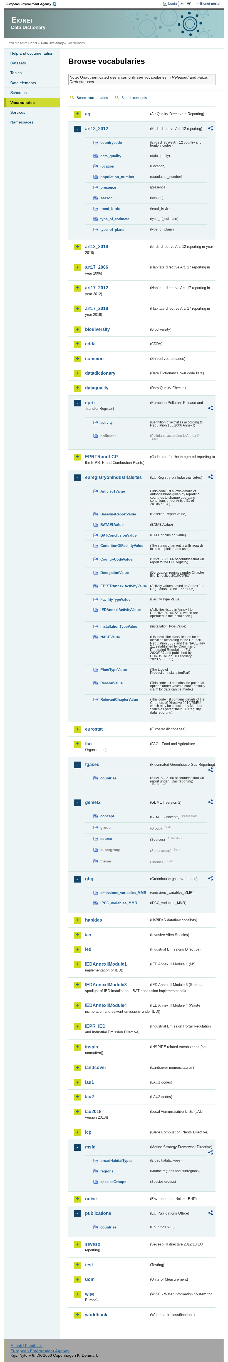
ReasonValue (111, 683)
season (106, 198)
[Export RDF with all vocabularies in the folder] (210, 129)
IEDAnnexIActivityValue (120, 610)
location (107, 166)
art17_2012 (96, 287)
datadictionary (100, 373)
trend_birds (110, 209)
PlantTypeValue (113, 670)
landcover (95, 1067)
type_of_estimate (114, 219)
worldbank (96, 1314)
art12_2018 (96, 246)
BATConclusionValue (118, 535)
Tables (16, 73)
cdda (90, 343)
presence (108, 187)
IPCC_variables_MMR (118, 903)
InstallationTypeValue (118, 626)
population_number (117, 177)
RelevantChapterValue (119, 699)
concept (107, 816)
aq (87, 114)
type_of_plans (112, 229)
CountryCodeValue (116, 559)
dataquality (96, 388)
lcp (88, 1132)
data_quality (110, 156)
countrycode (111, 142)
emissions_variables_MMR (123, 893)
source (106, 839)
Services (17, 112)
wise (90, 1294)
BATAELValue (111, 525)
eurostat (94, 729)
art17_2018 (96, 308)
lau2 (89, 1096)
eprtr (90, 402)
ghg (89, 878)
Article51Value (112, 491)
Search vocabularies (92, 98)
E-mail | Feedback (27, 1345)
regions (106, 1171)
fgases (92, 764)
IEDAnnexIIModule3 (106, 984)
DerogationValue (114, 573)
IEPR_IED (95, 1026)
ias (88, 934)
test (89, 1264)
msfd (90, 1147)
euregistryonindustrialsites (113, 477)
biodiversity (97, 329)
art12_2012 (96, 128)
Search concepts (134, 98)
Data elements (23, 83)
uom (90, 1279)
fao (88, 743)
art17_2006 (96, 267)
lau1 (89, 1082)
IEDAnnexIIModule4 (106, 1005)
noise (91, 1198)
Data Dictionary (52, 43)
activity (106, 422)
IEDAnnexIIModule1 (106, 964)
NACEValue (110, 637)
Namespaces (21, 122)
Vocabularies (22, 102)
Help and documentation (31, 53)
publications (98, 1213)
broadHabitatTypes (116, 1161)
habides (93, 920)
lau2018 (93, 1111)
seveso (92, 1244)
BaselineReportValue (118, 514)
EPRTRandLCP (101, 456)
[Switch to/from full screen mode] (190, 4)
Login (172, 3)
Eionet (32, 43)
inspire (92, 1046)
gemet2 (93, 802)
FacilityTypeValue (115, 599)
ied (88, 949)
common (94, 358)
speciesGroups (113, 1182)
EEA (33, 4)
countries (108, 778)
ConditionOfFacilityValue (121, 546)
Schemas (18, 92)
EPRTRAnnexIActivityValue (123, 586)
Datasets (18, 63)
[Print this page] (183, 4)
